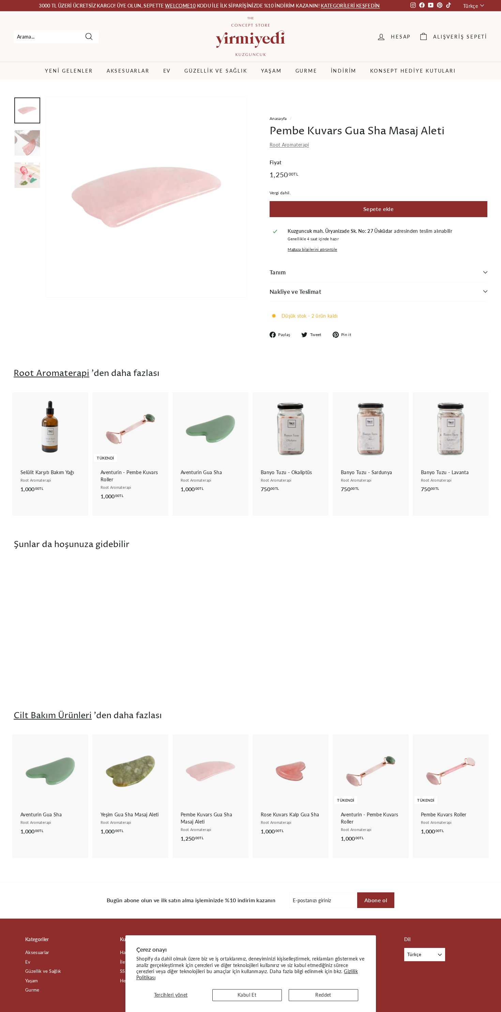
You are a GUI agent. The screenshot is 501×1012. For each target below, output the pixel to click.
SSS (123, 971)
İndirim (344, 71)
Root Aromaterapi (289, 145)
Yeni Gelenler (69, 71)
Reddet (323, 995)
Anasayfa (278, 118)
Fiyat (276, 162)
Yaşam (271, 71)
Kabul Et (247, 995)
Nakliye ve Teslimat (295, 291)
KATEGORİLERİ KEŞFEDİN (350, 6)
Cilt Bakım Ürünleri (53, 716)
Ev (167, 71)
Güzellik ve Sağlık (215, 71)
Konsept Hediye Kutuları (413, 71)
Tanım (278, 272)
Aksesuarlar (128, 71)
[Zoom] (146, 197)
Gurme (306, 71)
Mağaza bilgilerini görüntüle (312, 249)
